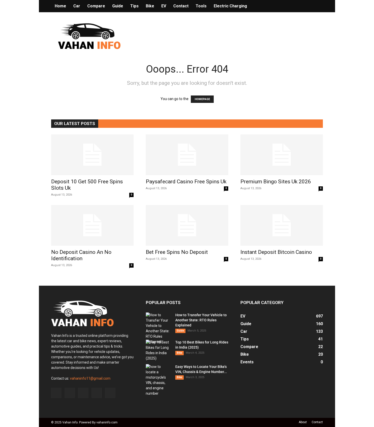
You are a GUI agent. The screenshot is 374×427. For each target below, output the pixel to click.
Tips (134, 6)
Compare (96, 6)
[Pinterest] (83, 393)
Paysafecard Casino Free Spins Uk (186, 181)
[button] (317, 6)
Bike (150, 6)
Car (76, 6)
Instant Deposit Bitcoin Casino (276, 252)
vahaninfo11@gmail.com (90, 378)
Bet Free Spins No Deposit (177, 252)
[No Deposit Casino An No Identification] (92, 225)
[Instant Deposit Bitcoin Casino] (281, 225)
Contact (181, 6)
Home (60, 6)
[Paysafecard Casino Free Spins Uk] (187, 154)
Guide (117, 6)
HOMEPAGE (202, 99)
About (303, 422)
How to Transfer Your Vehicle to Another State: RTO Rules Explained (201, 320)
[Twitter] (97, 393)
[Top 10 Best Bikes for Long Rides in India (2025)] (158, 350)
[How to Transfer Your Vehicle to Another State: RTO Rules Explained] (158, 328)
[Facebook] (56, 393)
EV (163, 6)
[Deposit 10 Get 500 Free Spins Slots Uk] (92, 154)
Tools (201, 6)
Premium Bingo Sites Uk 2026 (275, 181)
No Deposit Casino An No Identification (81, 255)
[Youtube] (110, 393)
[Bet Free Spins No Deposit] (187, 225)
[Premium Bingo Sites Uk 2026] (281, 154)
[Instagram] (70, 393)
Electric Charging (230, 6)
